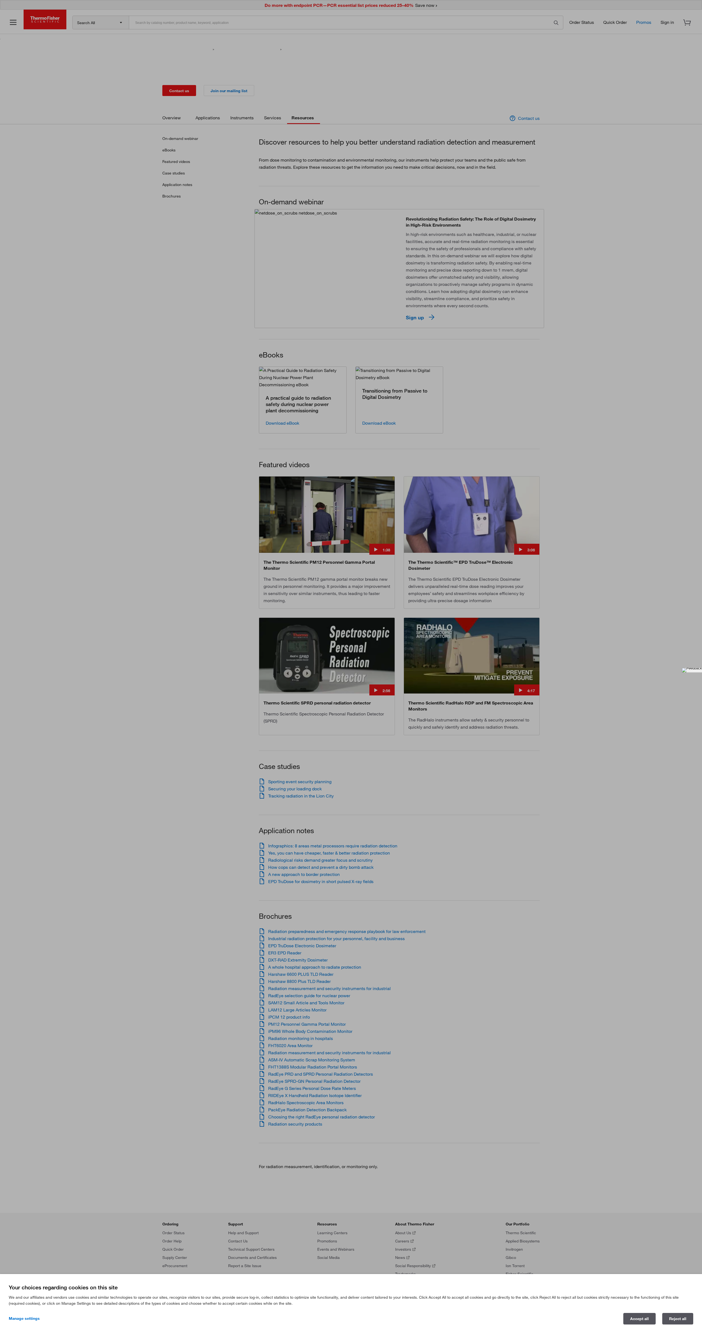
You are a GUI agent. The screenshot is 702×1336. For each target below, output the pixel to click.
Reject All (677, 1318)
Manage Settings (24, 1318)
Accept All (639, 1318)
